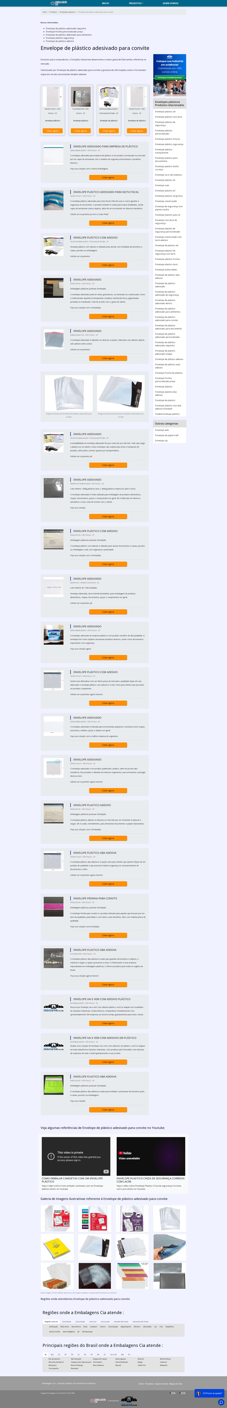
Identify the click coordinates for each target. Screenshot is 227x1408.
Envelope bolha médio (166, 269)
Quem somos (170, 3)
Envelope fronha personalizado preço (64, 31)
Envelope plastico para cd (167, 214)
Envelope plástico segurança (60, 37)
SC (79, 1354)
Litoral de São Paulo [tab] (140, 1321)
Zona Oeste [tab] (80, 1321)
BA (98, 1354)
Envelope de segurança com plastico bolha (169, 208)
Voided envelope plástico (167, 414)
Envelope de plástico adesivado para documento (168, 327)
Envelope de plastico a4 (166, 245)
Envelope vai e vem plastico (168, 174)
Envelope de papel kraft (167, 435)
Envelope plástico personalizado (163, 132)
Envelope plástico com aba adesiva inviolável (168, 407)
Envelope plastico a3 (165, 190)
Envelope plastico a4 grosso (169, 195)
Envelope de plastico (165, 400)
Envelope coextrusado (166, 201)
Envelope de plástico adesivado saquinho (66, 28)
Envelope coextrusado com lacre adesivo (168, 239)
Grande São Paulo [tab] (121, 1321)
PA (129, 1354)
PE (92, 1354)
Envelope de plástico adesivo (60, 41)
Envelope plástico (163, 386)
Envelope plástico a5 (165, 180)
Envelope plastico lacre (166, 264)
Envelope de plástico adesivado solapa (165, 352)
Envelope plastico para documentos (166, 159)
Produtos (135, 3)
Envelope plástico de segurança (165, 124)
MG (52, 1354)
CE (105, 1354)
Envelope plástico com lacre (168, 116)
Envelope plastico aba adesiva (166, 393)
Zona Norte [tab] (66, 1321)
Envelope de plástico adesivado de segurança (167, 293)
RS (85, 1354)
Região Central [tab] (51, 1321)
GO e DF (113, 1354)
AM (122, 1354)
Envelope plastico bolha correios (167, 168)
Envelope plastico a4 (165, 111)
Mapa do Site (175, 1383)
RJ (45, 1354)
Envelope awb (162, 430)
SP (66, 1354)
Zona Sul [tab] (92, 1321)
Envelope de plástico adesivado (165, 285)
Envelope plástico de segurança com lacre (165, 252)
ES (59, 1354)
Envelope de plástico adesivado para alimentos (69, 34)
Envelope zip (161, 440)
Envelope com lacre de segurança (166, 222)
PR (72, 1354)
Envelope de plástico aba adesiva (167, 276)
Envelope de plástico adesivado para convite (166, 319)
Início (141, 1383)
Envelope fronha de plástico (169, 372)
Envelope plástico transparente (163, 151)
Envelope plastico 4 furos (167, 139)
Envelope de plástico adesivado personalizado (167, 335)
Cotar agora (53, 130)
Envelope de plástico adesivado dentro (165, 302)
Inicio (105, 3)
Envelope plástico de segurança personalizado (167, 230)
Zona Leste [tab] (105, 1321)
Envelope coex (162, 185)
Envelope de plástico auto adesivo (167, 366)
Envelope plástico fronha (167, 259)
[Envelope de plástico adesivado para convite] (53, 97)
